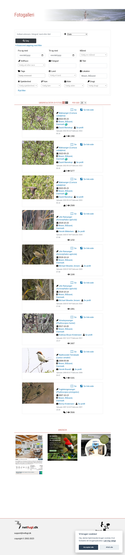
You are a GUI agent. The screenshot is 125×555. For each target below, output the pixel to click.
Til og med (53, 51)
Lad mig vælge (110, 541)
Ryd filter (22, 91)
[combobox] (93, 54)
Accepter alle (88, 547)
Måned (83, 51)
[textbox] (93, 55)
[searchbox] (32, 75)
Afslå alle (109, 547)
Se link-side (88, 110)
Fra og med (23, 51)
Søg (27, 41)
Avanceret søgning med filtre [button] (29, 45)
